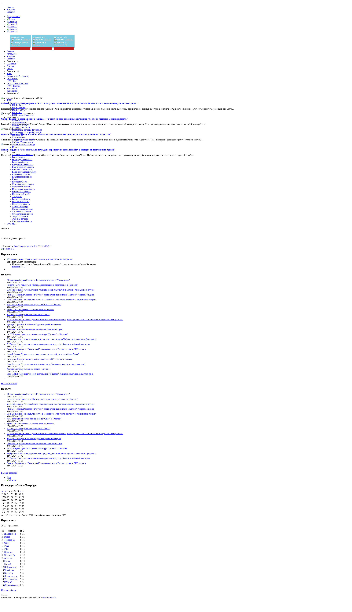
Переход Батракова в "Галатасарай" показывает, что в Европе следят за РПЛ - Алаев (46, 349)
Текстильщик (10, 579)
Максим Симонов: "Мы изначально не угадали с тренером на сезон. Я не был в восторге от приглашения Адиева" (58, 150)
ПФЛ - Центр (18, 110)
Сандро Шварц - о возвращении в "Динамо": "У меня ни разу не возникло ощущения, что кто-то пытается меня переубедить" (64, 119)
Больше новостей (9, 383)
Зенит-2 (26, 39)
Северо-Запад (18, 137)
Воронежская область (22, 169)
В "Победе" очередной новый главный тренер (28, 314)
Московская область (21, 187)
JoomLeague (19, 246)
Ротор (7, 561)
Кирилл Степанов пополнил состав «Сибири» (28, 369)
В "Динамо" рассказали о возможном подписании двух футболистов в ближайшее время (48, 344)
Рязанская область (20, 201)
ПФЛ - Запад (18, 105)
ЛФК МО (11, 224)
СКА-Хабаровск (12, 585)
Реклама (10, 66)
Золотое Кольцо (19, 122)
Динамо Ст (38, 45)
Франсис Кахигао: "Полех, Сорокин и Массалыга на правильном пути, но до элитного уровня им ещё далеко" (56, 134)
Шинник (8, 552)
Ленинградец (10, 576)
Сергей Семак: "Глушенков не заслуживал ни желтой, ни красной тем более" (43, 354)
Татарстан (17, 196)
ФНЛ (9, 73)
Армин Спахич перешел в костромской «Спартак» (30, 309)
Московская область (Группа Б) (26, 132)
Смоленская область (21, 211)
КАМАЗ (8, 582)
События (11, 12)
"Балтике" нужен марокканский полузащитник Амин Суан (34, 329)
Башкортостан (18, 157)
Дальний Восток (20, 120)
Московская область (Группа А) (27, 130)
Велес (7, 537)
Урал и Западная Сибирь (23, 144)
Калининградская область (24, 172)
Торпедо (16, 45)
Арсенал (8, 558)
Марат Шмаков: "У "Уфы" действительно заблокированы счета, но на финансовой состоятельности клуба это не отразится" (65, 319)
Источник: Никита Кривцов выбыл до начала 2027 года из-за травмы (39, 359)
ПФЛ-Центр (12, 78)
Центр (15, 147)
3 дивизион (12, 88)
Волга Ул (8, 573)
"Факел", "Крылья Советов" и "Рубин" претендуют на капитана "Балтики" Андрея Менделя (50, 295)
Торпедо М (9, 540)
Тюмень (69, 39)
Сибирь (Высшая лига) (23, 140)
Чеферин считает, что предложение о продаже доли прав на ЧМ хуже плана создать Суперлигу (51, 339)
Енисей (7, 564)
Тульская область (20, 219)
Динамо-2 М (61, 45)
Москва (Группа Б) (21, 127)
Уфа (6, 549)
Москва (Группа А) (21, 125)
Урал (6, 546)
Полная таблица (8, 590)
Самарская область (21, 204)
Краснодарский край (22, 177)
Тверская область (20, 216)
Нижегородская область (23, 189)
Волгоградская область (23, 167)
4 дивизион (12, 91)
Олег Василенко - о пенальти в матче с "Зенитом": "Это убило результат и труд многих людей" (51, 300)
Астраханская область (22, 154)
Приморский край (20, 194)
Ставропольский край (22, 214)
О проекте (11, 63)
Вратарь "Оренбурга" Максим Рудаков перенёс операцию (34, 324)
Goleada (4, 595)
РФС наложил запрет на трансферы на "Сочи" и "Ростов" (34, 304)
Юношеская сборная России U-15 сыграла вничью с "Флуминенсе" (38, 280)
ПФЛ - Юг (11, 81)
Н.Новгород (10, 534)
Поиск (10, 68)
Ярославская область (22, 221)
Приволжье (17, 135)
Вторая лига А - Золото (17, 76)
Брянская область (20, 162)
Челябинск (9, 570)
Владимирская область (22, 164)
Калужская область (21, 174)
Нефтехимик (10, 567)
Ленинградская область (23, 184)
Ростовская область (21, 199)
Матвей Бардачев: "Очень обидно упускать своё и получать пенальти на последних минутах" (50, 290)
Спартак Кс (9, 555)
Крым (15, 179)
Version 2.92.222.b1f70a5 (38, 246)
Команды (11, 9)
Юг (13, 149)
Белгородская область (22, 159)
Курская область (19, 182)
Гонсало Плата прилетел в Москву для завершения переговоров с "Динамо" (42, 285)
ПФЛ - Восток (13, 86)
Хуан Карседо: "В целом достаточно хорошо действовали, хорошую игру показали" (46, 364)
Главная (10, 7)
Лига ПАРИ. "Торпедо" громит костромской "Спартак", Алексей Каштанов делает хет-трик (50, 374)
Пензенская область (21, 191)
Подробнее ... (18, 267)
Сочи (6, 543)
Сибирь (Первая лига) (22, 142)
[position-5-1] (7, 249)
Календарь (11, 54)
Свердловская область (22, 209)
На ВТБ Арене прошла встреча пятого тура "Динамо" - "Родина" (37, 334)
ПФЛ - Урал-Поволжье (17, 83)
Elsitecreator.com (49, 597)
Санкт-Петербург (20, 206)
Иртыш (47, 39)
